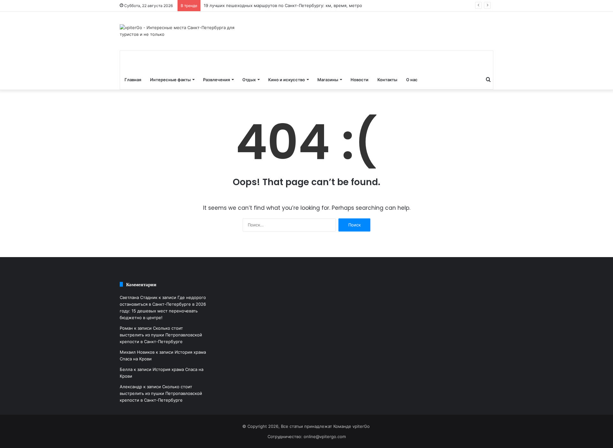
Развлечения (216, 79)
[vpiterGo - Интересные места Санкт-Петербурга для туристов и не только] (179, 31)
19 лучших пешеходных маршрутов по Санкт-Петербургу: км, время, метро (283, 5)
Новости (359, 79)
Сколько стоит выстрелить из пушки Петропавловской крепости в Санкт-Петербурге (161, 335)
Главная (133, 79)
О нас (412, 79)
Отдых (249, 79)
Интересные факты (170, 79)
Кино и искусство (286, 79)
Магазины (327, 79)
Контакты (387, 79)
